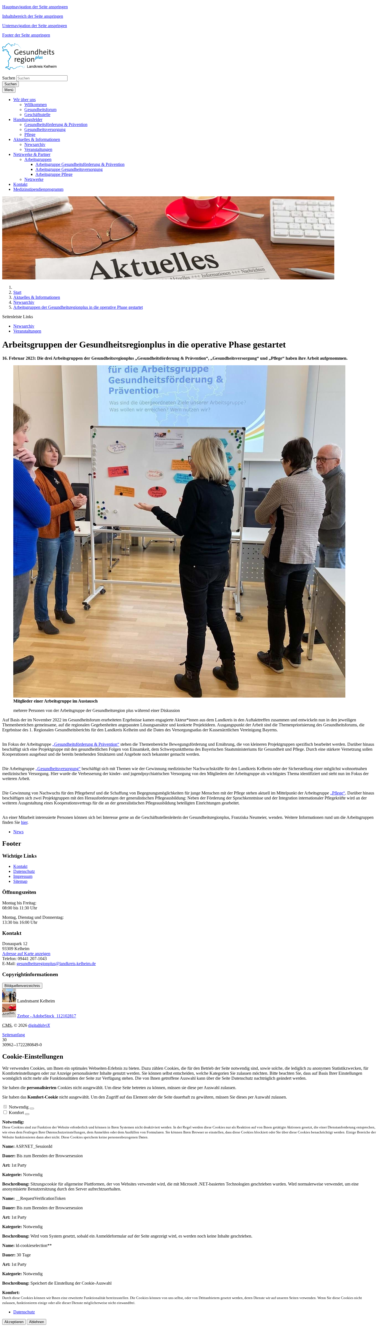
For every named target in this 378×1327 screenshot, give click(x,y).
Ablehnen (36, 1322)
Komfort (16, 1112)
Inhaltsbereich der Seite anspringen (32, 16)
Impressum (22, 876)
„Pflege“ (337, 793)
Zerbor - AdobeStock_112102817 (46, 1016)
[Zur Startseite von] (35, 68)
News (18, 831)
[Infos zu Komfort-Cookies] (27, 1114)
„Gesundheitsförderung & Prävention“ (85, 744)
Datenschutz (24, 871)
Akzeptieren (14, 1322)
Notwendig (19, 1107)
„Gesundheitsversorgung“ (58, 768)
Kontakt (20, 866)
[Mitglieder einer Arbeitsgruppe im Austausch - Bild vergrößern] (179, 696)
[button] (24, 99)
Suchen (8, 78)
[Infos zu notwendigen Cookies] (32, 1108)
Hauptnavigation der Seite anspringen (35, 6)
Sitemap (20, 881)
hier (24, 822)
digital (39, 1025)
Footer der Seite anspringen (26, 35)
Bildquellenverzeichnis (22, 986)
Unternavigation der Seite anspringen (34, 25)
